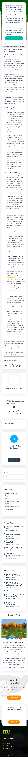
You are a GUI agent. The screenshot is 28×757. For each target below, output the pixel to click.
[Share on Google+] (19, 365)
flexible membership (11, 493)
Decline (14, 42)
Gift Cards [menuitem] (7, 743)
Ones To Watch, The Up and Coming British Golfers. (14, 548)
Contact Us (14, 697)
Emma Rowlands (10, 538)
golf (6, 498)
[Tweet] (13, 365)
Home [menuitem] (6, 740)
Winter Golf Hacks (19, 54)
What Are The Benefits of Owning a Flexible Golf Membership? (14, 534)
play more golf (9, 509)
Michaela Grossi (10, 558)
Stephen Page (8, 54)
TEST (7, 590)
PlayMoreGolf (9, 592)
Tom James (8, 587)
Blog (6, 496)
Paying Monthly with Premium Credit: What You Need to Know (14, 575)
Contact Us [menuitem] (7, 748)
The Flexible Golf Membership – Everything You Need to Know (15, 555)
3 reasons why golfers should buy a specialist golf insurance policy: (15, 596)
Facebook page (17, 354)
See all (5, 512)
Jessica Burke (9, 579)
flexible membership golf (12, 501)
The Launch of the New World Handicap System (15, 402)
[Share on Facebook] (10, 365)
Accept (14, 38)
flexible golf (8, 504)
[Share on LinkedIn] (16, 365)
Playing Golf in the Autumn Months (14, 642)
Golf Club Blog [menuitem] (8, 746)
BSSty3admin (9, 530)
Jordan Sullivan (10, 551)
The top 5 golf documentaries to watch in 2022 (15, 541)
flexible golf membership (12, 507)
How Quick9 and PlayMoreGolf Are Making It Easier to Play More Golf (14, 583)
